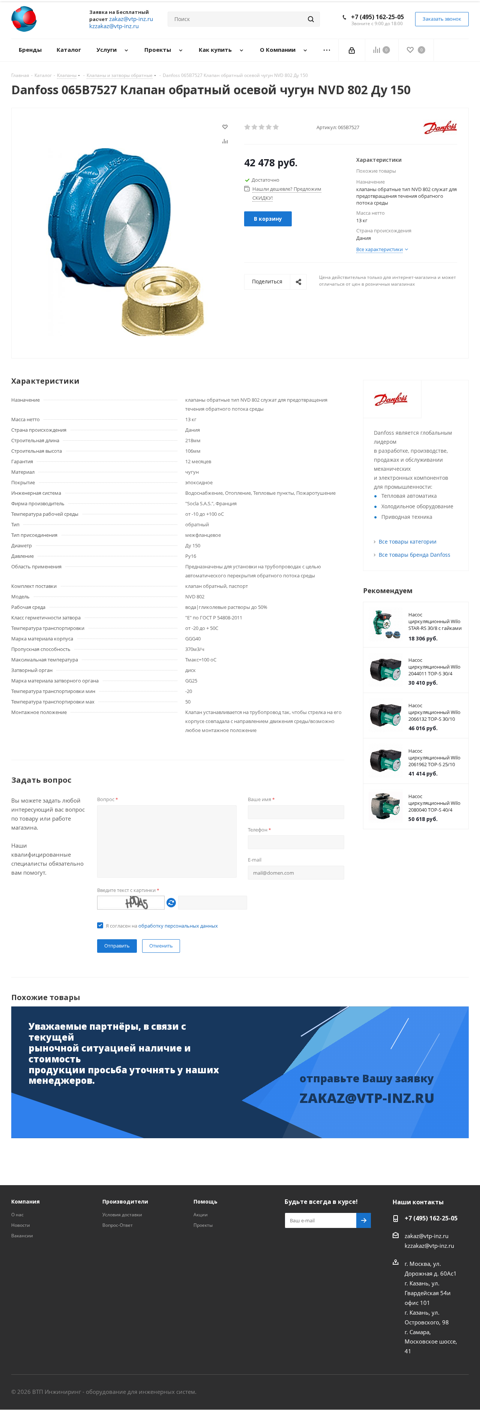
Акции (201, 1214)
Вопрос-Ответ (117, 1225)
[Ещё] (326, 50)
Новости (20, 1225)
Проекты (203, 1225)
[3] (262, 127)
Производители (125, 1201)
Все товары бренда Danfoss (414, 554)
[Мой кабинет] (352, 50)
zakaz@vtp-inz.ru (426, 1236)
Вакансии (22, 1235)
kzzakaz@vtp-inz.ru (429, 1245)
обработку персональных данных (178, 925)
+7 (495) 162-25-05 (377, 17)
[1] (247, 127)
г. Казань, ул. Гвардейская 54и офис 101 (428, 1292)
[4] (269, 127)
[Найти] (311, 19)
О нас (17, 1214)
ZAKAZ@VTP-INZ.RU (367, 1098)
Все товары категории (407, 541)
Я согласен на (162, 925)
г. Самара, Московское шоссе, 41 (431, 1341)
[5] (276, 127)
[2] (254, 127)
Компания (25, 1201)
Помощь (206, 1201)
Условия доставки (122, 1214)
